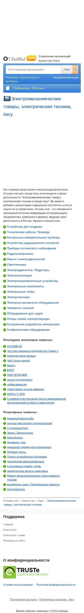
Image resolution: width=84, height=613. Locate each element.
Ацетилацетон (16, 489)
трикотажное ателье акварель (25, 389)
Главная (8, 524)
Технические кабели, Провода (28, 232)
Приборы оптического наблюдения (31, 248)
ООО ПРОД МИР (17, 374)
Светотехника (16, 264)
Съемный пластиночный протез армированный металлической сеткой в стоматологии (36, 400)
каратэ (11, 365)
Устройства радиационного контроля (32, 243)
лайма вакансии (17, 384)
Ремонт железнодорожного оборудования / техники (33, 477)
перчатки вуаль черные (21, 355)
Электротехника (18, 297)
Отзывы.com (11, 500)
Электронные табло (20, 291)
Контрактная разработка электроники (33, 324)
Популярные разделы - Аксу (57, 599)
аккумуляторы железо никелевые (27, 471)
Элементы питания (20, 308)
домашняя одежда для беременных (29, 447)
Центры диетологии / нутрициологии (29, 423)
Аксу (67, 69)
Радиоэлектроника (19, 253)
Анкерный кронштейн (20, 418)
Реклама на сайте (14, 540)
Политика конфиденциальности (55, 584)
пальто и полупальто (20, 379)
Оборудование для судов (24, 313)
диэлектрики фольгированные (25, 461)
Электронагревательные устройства (32, 281)
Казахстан (28, 500)
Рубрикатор (21, 88)
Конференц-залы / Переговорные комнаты (33, 484)
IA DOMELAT (14, 346)
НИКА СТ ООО (16, 394)
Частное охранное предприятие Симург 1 (33, 351)
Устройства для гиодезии (24, 226)
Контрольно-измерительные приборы (33, 237)
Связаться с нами (14, 535)
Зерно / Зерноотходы (20, 432)
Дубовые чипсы (16, 452)
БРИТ (10, 370)
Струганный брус (17, 428)
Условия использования (18, 584)
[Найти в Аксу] (75, 69)
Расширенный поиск (66, 77)
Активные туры (16, 442)
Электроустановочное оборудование (32, 302)
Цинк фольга (15, 437)
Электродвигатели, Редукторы (27, 270)
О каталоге (10, 529)
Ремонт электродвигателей (25, 259)
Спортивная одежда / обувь (24, 466)
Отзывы (19, 58)
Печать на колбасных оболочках (27, 456)
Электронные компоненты (25, 286)
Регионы (38, 88)
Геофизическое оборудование (28, 329)
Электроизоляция (19, 275)
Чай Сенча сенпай (18, 360)
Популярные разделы (23, 599)
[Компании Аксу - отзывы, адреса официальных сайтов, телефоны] (7, 88)
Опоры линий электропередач (28, 318)
